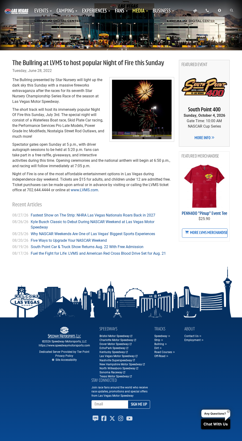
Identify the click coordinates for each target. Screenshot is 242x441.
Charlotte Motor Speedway (116, 340)
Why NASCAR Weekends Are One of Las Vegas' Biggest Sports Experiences (93, 233)
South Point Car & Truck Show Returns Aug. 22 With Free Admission (87, 246)
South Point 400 (204, 110)
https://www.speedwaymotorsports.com (64, 345)
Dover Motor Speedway (114, 344)
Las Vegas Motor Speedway (117, 356)
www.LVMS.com (84, 189)
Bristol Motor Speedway (114, 336)
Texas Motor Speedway (114, 376)
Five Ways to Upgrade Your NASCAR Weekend (69, 240)
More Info (202, 138)
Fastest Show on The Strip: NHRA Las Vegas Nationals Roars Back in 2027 (93, 214)
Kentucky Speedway (112, 352)
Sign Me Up (139, 405)
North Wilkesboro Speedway (117, 368)
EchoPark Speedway (112, 348)
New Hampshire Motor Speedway (120, 364)
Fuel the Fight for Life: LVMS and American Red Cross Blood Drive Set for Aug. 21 (98, 253)
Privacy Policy (64, 356)
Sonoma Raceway (110, 372)
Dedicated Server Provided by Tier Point (64, 352)
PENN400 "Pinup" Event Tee (204, 213)
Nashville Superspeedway (115, 360)
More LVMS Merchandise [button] (208, 233)
